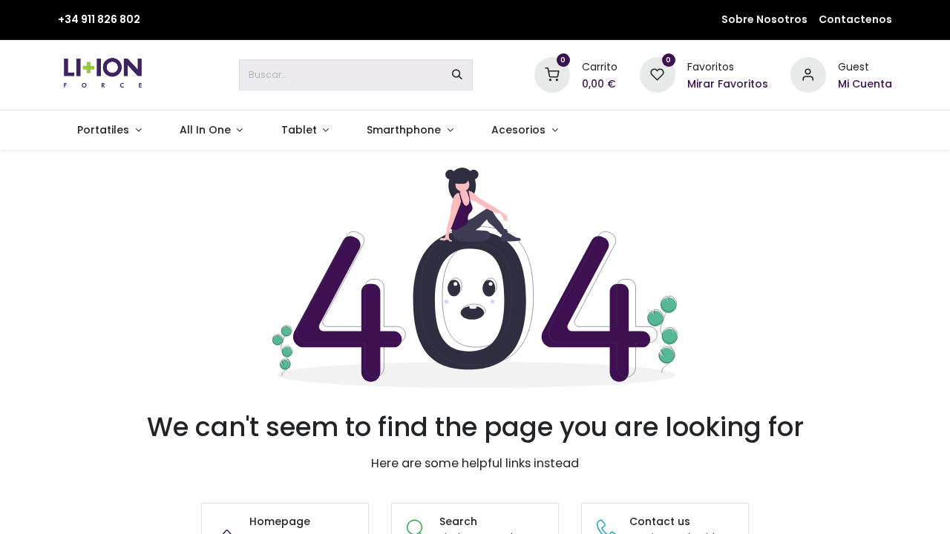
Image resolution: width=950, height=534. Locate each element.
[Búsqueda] (457, 75)
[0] (552, 74)
